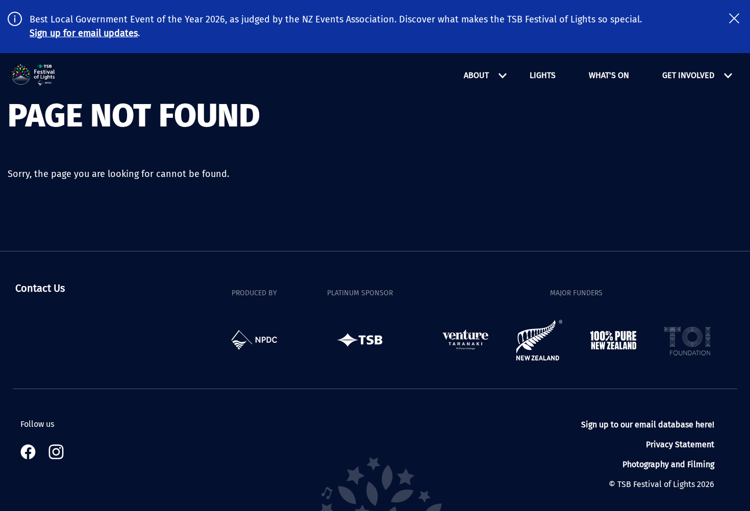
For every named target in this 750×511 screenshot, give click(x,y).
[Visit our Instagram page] (56, 452)
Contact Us (40, 288)
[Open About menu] (502, 75)
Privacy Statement (680, 444)
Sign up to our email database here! (647, 424)
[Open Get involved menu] (728, 75)
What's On (609, 75)
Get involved (688, 75)
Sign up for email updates (84, 33)
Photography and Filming (668, 464)
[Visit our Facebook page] (30, 452)
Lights (543, 75)
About (476, 75)
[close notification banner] (734, 18)
